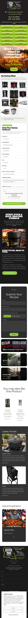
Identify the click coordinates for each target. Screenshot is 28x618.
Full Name (5, 136)
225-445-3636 (14, 19)
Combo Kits (7, 40)
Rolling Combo (7, 36)
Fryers (7, 30)
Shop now (14, 69)
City (3, 160)
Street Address (6, 154)
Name (3, 300)
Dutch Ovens (21, 30)
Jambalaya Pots (7, 26)
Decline (13, 611)
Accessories (21, 40)
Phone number (5, 306)
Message (4, 319)
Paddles (7, 33)
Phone (2, 576)
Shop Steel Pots (10, 273)
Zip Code (4, 165)
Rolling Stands (20, 36)
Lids (21, 33)
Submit (14, 334)
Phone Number (6, 148)
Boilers (21, 26)
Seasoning (7, 43)
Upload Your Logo (13, 186)
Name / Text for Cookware (8, 171)
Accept (13, 608)
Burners (21, 43)
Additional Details (6, 177)
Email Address (6, 142)
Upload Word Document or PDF (10, 313)
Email (2, 580)
